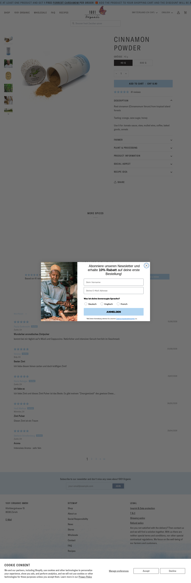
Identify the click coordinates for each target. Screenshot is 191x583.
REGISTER (114, 310)
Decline (172, 571)
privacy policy (121, 316)
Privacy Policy (85, 576)
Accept (146, 571)
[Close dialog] (146, 267)
